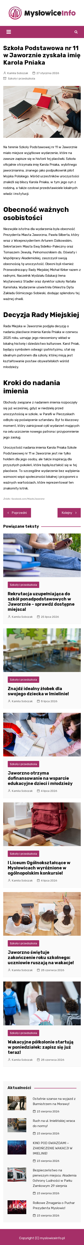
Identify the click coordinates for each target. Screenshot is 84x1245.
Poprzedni (19, 513)
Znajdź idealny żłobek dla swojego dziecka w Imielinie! (38, 691)
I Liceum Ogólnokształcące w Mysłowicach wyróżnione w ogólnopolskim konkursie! (39, 868)
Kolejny (67, 513)
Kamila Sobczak (17, 73)
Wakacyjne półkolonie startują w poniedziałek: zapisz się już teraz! (40, 1047)
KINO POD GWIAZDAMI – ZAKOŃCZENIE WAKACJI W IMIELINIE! (52, 1148)
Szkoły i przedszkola (21, 78)
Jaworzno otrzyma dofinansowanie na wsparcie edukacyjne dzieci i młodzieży (40, 778)
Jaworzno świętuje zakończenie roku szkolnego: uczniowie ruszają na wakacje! (41, 957)
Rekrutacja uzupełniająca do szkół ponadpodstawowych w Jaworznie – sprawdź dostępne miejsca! (41, 601)
